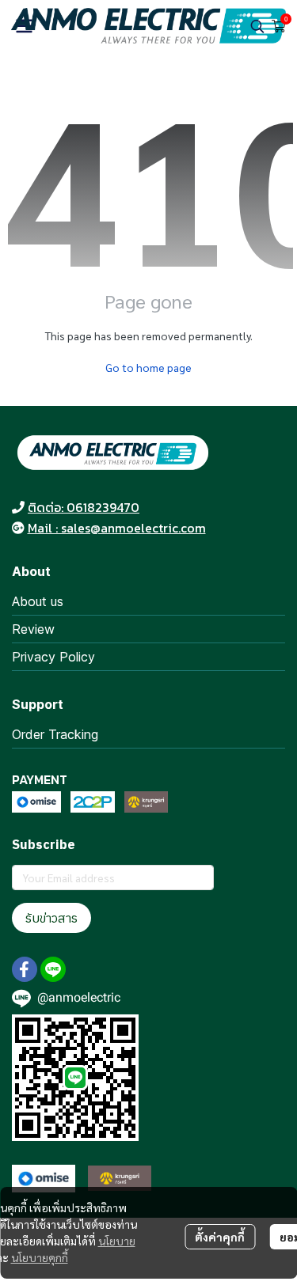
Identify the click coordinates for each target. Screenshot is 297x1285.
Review (33, 629)
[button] (257, 26)
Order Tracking (55, 734)
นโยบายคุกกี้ (39, 1257)
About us (37, 601)
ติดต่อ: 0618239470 (83, 507)
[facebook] (24, 969)
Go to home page (148, 367)
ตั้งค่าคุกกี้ (220, 1237)
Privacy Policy (53, 657)
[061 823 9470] (18, 507)
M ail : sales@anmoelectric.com (117, 527)
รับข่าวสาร (51, 918)
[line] (53, 969)
